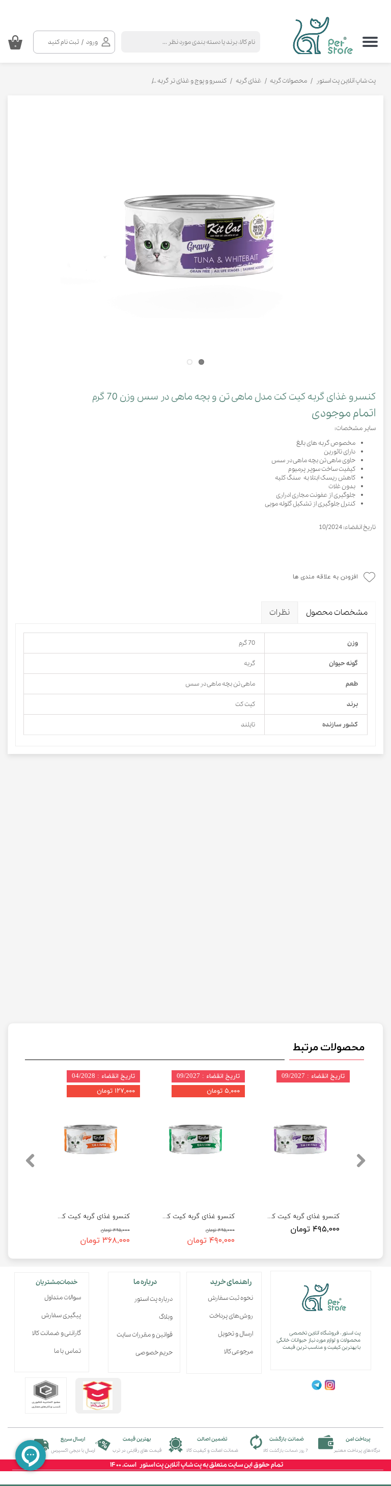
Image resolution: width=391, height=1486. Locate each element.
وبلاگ (166, 1317)
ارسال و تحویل (235, 1333)
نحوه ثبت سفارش (230, 1298)
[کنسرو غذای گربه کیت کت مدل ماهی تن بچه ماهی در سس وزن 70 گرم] (195, 238)
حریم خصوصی (154, 1352)
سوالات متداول (62, 1297)
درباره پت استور (153, 1299)
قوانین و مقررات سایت (147, 1334)
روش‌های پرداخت (231, 1316)
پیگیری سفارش (61, 1315)
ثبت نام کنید (63, 42)
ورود (92, 42)
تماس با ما (67, 1351)
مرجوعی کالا (238, 1351)
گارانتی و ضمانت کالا (56, 1333)
